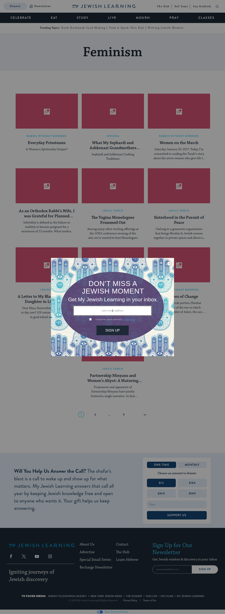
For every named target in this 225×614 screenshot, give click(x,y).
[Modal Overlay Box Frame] (112, 307)
